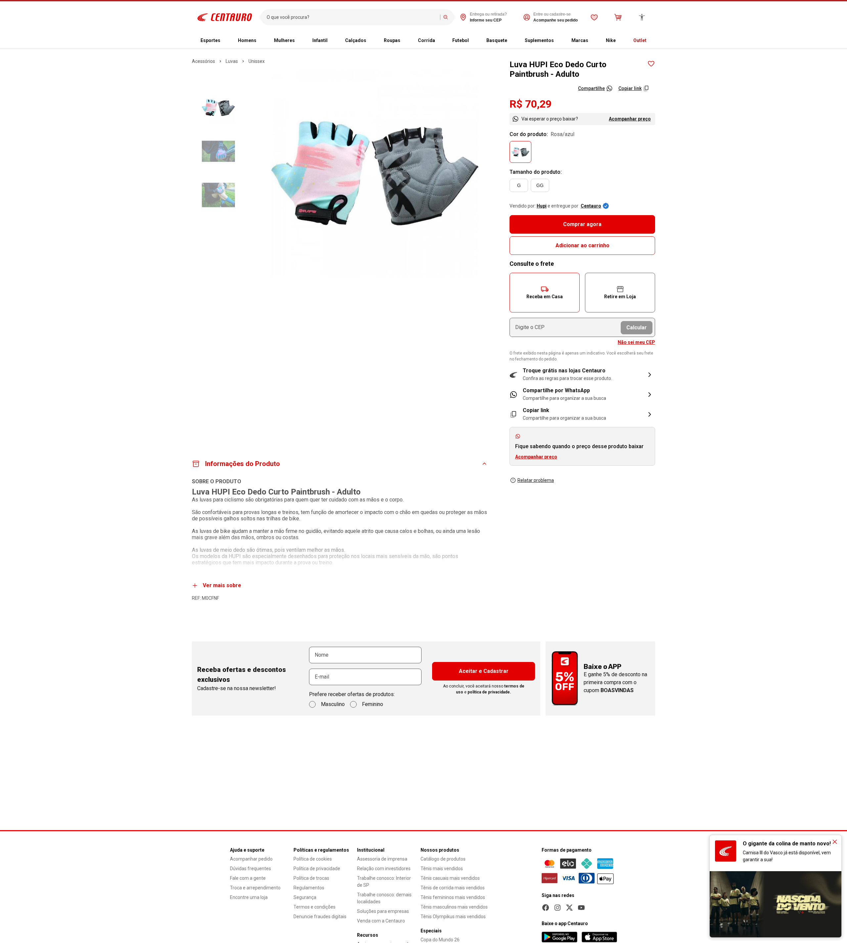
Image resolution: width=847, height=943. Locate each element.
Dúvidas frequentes (250, 868)
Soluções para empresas (383, 911)
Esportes (210, 40)
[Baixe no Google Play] (559, 937)
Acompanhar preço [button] (536, 456)
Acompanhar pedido (251, 859)
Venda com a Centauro (381, 920)
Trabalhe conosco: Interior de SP (384, 881)
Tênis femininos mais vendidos (453, 897)
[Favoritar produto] (651, 64)
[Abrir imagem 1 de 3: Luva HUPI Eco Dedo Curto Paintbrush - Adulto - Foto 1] (374, 173)
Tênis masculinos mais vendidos (454, 907)
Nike (611, 40)
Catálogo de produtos (443, 859)
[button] (545, 292)
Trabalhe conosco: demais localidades (384, 898)
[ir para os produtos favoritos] (594, 17)
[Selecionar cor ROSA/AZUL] (520, 152)
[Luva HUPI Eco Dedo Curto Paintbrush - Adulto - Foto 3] (218, 195)
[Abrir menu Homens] (262, 41)
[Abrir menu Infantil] (333, 41)
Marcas (579, 40)
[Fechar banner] (834, 841)
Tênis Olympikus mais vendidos (453, 916)
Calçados (355, 40)
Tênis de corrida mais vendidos (453, 887)
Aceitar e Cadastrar (484, 671)
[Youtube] (581, 908)
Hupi (542, 206)
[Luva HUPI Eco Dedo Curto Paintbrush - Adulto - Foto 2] (218, 151)
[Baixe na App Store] (599, 937)
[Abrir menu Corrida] (440, 41)
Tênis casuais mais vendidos (450, 878)
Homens (247, 40)
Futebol (460, 40)
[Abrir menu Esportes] (226, 41)
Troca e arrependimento (255, 887)
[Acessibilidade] (642, 17)
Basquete (496, 40)
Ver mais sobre (222, 585)
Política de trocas (311, 878)
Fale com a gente (248, 878)
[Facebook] (546, 908)
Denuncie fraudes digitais (319, 916)
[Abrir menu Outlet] (652, 41)
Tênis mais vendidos (442, 868)
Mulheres (284, 40)
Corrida (426, 40)
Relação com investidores (384, 868)
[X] (569, 908)
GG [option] (540, 185)
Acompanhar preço (630, 118)
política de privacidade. (489, 692)
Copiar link (630, 88)
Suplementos (539, 40)
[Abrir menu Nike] (621, 41)
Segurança (304, 897)
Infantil (320, 40)
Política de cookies (312, 859)
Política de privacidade (316, 868)
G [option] (519, 185)
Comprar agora (582, 224)
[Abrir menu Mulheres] (300, 41)
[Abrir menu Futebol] (474, 41)
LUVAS (232, 61)
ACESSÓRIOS (203, 61)
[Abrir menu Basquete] (512, 41)
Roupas (392, 40)
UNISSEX (256, 61)
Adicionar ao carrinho (582, 245)
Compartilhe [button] (591, 88)
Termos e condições (314, 907)
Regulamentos (308, 887)
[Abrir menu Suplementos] (559, 41)
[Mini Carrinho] (618, 17)
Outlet (639, 40)
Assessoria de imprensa (382, 859)
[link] (582, 394)
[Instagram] (557, 908)
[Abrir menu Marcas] (594, 41)
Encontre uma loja (249, 897)
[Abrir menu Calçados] (372, 41)
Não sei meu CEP (636, 342)
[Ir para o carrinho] (618, 17)
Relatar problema (535, 480)
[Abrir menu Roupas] (406, 41)
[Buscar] (445, 17)
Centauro (591, 206)
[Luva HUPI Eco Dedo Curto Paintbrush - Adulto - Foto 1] (218, 107)
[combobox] (352, 17)
